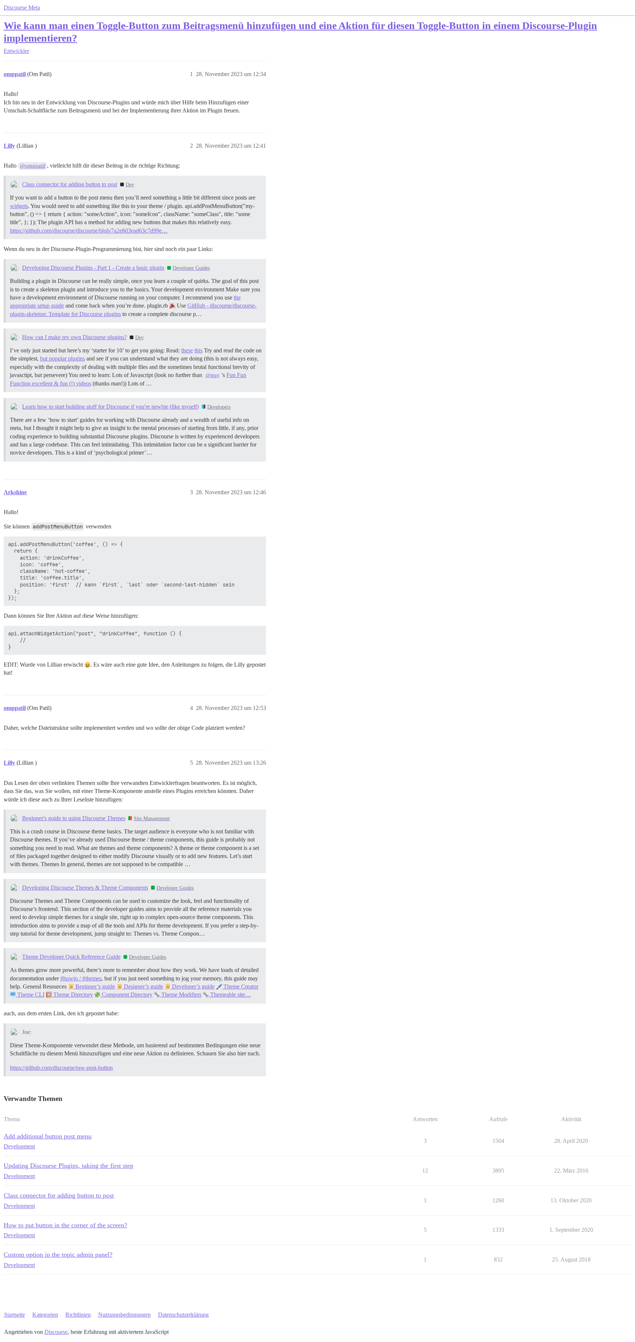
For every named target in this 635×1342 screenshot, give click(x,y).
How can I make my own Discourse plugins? (74, 337)
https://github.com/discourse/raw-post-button (61, 1068)
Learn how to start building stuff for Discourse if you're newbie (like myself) (110, 406)
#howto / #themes (80, 978)
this (198, 350)
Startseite (14, 1315)
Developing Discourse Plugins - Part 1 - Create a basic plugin (93, 268)
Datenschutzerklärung (183, 1315)
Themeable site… (230, 994)
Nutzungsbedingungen (124, 1315)
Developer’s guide (193, 986)
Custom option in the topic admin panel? (58, 1254)
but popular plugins (62, 358)
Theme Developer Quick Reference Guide (71, 957)
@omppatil (32, 166)
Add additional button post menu (48, 1136)
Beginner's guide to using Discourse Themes (73, 818)
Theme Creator (240, 986)
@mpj (212, 375)
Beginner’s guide (94, 986)
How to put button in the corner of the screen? (65, 1225)
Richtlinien (78, 1315)
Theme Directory (72, 994)
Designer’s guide (142, 986)
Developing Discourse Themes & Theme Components (85, 887)
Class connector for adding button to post (69, 184)
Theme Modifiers (180, 994)
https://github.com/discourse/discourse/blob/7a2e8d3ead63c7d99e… (89, 230)
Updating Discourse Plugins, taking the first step (68, 1165)
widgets (19, 206)
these (187, 350)
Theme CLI (30, 994)
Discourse (56, 1332)
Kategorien (45, 1315)
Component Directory (126, 994)
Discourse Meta (22, 7)
